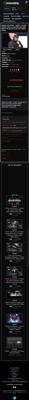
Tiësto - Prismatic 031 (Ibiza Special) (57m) (14, 352)
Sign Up (14, 9)
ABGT (17, 13)
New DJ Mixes (16, 16)
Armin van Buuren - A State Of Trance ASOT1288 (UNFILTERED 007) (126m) (14, 209)
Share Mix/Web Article (9, 21)
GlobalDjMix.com (19, 390)
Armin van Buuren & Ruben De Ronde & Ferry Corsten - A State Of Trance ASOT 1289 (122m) (14, 234)
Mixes (14, 373)
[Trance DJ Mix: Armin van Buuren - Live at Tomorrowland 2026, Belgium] (14, 318)
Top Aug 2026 (16, 18)
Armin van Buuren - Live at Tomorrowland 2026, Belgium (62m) (14, 327)
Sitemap (14, 380)
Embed (17, 49)
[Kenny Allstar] (14, 40)
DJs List (25, 16)
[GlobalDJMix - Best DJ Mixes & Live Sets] (9, 2)
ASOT (23, 13)
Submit (4, 158)
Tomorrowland (8, 13)
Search (7, 8)
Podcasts (14, 375)
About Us (14, 369)
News (14, 376)
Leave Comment (14, 90)
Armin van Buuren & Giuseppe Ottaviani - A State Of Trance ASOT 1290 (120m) (14, 257)
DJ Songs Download (14, 378)
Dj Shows (6, 18)
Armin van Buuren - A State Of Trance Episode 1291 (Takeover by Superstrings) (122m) (14, 281)
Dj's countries (14, 368)
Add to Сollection (7, 49)
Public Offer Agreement (19, 381)
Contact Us (14, 371)
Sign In (14, 7)
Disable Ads (14, 194)
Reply (9, 122)
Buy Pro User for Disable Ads (14, 86)
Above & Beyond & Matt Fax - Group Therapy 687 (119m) (14, 303)
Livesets (6, 16)
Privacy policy (6, 381)
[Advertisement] (15, 75)
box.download (16, 80)
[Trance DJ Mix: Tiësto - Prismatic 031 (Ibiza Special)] (14, 342)
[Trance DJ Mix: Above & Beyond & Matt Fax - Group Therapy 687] (14, 294)
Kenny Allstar (11, 53)
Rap (8, 56)
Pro (20, 8)
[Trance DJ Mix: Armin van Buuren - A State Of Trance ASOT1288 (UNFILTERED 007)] (14, 200)
